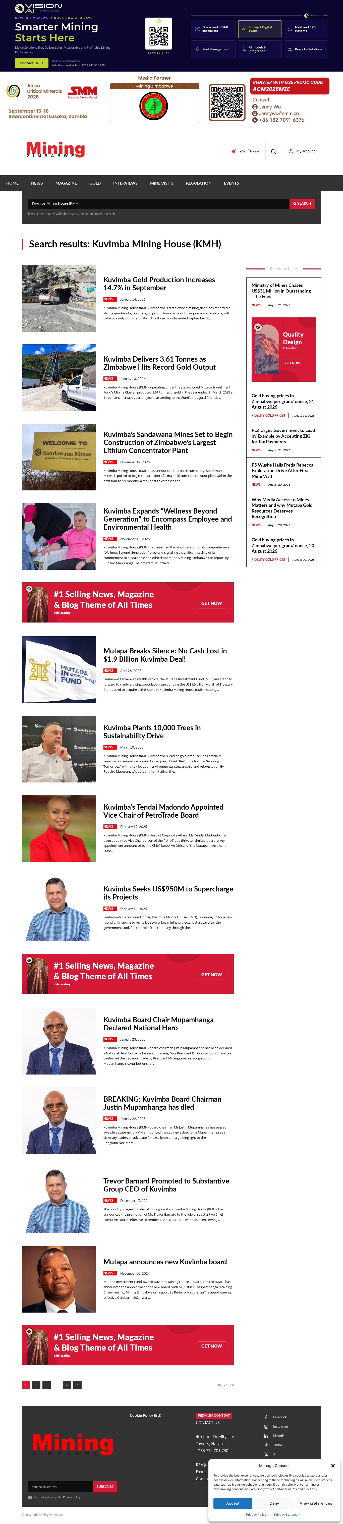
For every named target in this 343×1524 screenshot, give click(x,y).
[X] (266, 1454)
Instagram (280, 1426)
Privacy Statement (287, 1514)
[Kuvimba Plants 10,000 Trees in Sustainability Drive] (59, 749)
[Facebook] (266, 1417)
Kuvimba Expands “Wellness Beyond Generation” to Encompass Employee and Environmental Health (167, 519)
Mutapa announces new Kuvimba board (165, 1262)
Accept (233, 1503)
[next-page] (77, 1385)
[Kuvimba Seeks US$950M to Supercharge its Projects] (59, 907)
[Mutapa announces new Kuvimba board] (59, 1279)
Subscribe (105, 1486)
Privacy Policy (256, 1514)
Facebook (280, 1417)
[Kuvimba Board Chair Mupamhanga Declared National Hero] (59, 1041)
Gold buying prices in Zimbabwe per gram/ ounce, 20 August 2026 (283, 546)
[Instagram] (266, 1427)
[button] (332, 1465)
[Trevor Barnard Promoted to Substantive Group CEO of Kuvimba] (59, 1199)
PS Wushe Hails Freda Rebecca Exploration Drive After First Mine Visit (282, 471)
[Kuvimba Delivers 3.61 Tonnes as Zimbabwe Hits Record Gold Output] (59, 377)
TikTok (277, 1445)
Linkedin (279, 1436)
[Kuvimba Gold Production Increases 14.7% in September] (59, 298)
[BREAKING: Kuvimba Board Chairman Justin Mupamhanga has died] (59, 1120)
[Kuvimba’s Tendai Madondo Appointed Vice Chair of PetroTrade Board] (59, 828)
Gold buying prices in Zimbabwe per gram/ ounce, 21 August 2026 (283, 402)
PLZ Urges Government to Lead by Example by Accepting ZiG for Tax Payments (283, 436)
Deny (274, 1503)
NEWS (108, 299)
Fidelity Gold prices (268, 415)
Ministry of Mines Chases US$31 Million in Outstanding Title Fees (281, 291)
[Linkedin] (266, 1436)
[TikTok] (266, 1445)
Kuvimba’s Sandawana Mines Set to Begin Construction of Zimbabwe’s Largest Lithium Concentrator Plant (168, 442)
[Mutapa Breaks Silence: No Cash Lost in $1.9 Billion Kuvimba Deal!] (59, 669)
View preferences (316, 1503)
